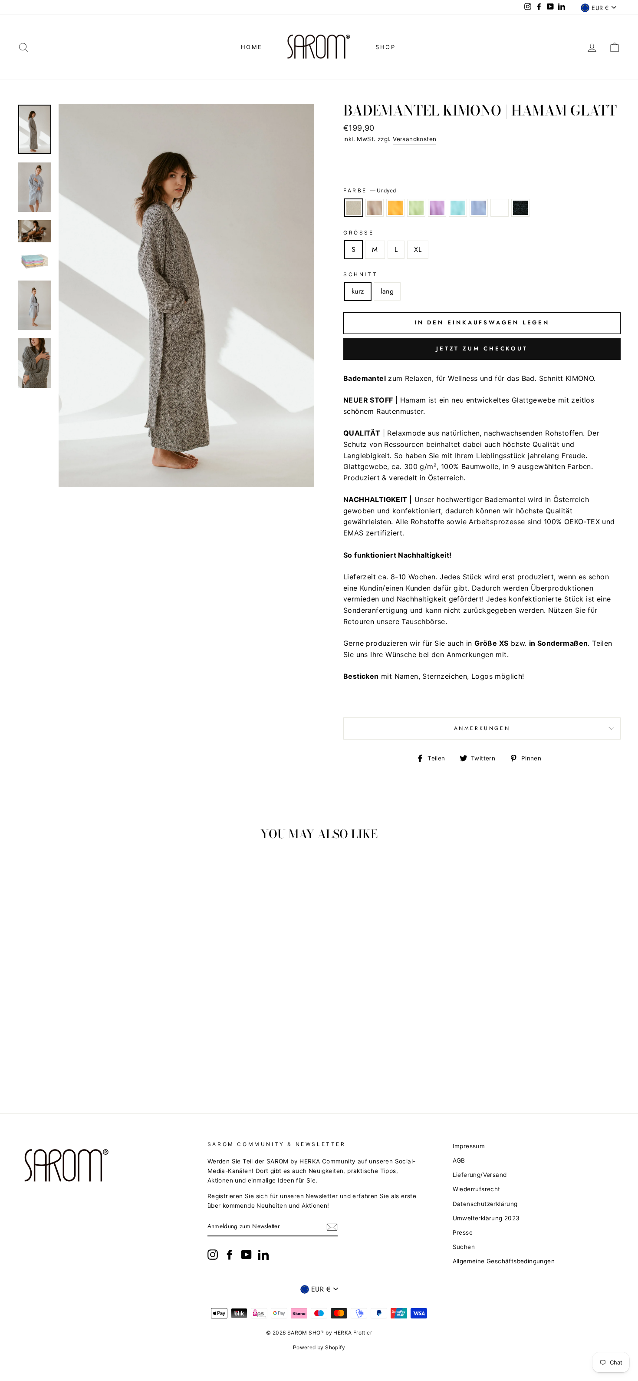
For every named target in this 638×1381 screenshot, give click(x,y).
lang (387, 291)
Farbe (369, 190)
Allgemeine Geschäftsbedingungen (504, 1261)
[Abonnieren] (332, 1226)
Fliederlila (437, 208)
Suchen (464, 1246)
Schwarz (520, 208)
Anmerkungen (482, 728)
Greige (374, 208)
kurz (358, 291)
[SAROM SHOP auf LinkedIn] (263, 1254)
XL (417, 249)
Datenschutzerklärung (485, 1203)
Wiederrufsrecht (476, 1189)
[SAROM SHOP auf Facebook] (229, 1254)
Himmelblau (478, 208)
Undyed (353, 208)
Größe (358, 232)
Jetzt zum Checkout (482, 348)
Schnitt (360, 274)
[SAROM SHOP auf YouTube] (246, 1254)
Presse (463, 1232)
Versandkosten (414, 138)
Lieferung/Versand (480, 1174)
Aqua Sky (458, 208)
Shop (385, 46)
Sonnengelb (395, 208)
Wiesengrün (416, 208)
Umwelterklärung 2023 (486, 1218)
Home (252, 46)
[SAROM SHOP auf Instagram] (212, 1254)
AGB (459, 1160)
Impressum (469, 1146)
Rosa (499, 208)
